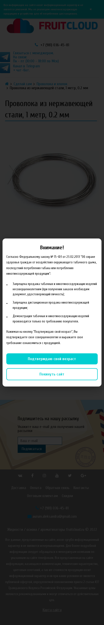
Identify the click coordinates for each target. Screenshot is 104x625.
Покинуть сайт (51, 374)
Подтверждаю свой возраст (52, 359)
